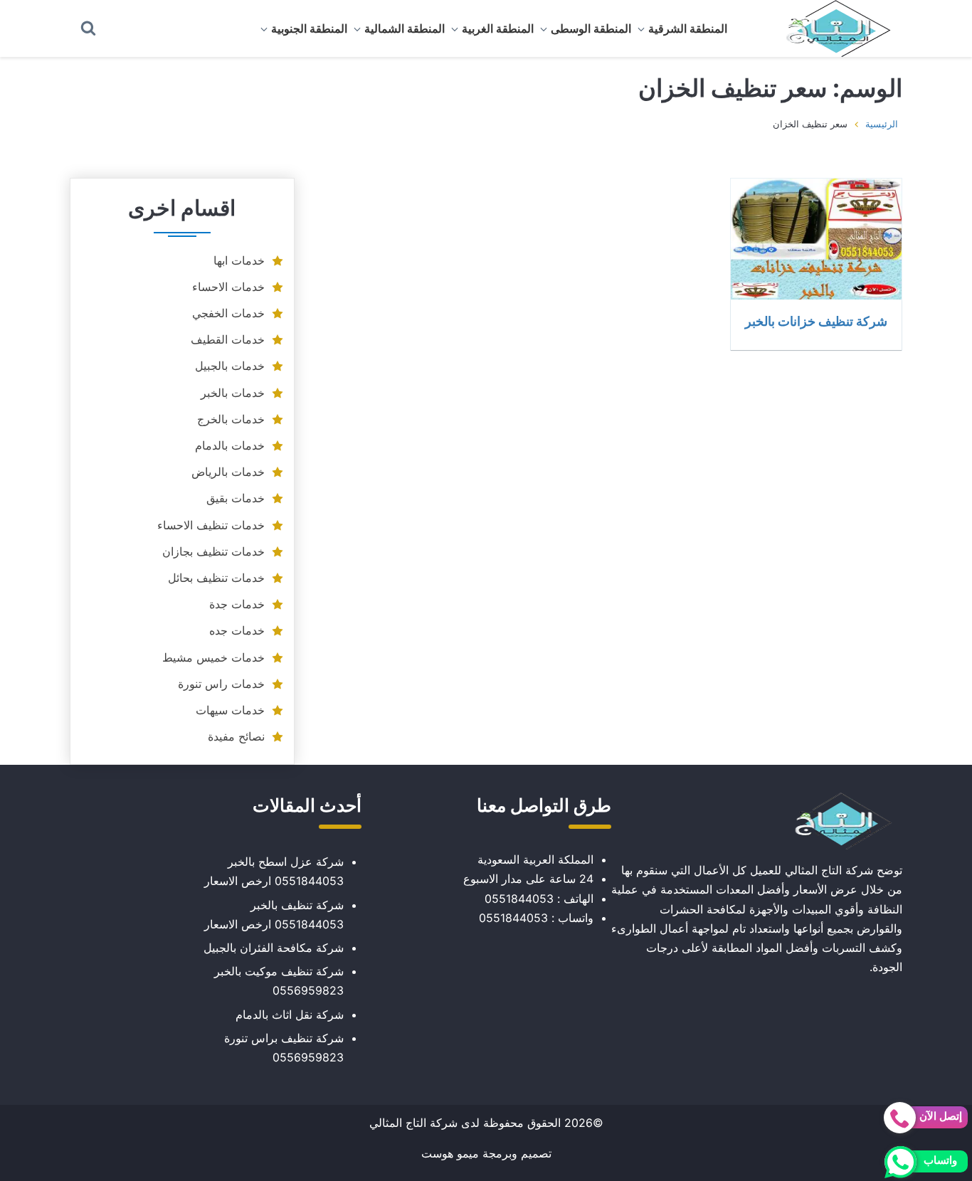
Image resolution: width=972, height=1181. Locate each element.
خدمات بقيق (235, 498)
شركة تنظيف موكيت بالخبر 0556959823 (279, 980)
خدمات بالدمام (230, 445)
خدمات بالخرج (231, 419)
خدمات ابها (239, 260)
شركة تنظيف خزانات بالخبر (816, 321)
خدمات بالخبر (233, 393)
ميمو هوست (450, 1153)
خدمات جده (237, 630)
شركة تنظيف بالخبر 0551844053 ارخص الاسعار (274, 914)
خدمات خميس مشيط (213, 657)
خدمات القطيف (228, 339)
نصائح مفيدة (236, 736)
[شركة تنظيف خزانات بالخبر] (816, 239)
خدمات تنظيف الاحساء (211, 525)
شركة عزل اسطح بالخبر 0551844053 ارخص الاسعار (274, 871)
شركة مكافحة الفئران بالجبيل (274, 948)
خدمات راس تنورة (221, 684)
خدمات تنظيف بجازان (213, 551)
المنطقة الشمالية (404, 28)
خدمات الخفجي (228, 313)
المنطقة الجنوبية (309, 28)
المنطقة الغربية (498, 28)
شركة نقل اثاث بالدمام (290, 1014)
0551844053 (519, 898)
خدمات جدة (237, 604)
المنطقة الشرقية (687, 28)
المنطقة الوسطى (591, 28)
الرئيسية (881, 123)
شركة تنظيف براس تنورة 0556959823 (284, 1047)
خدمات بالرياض (228, 472)
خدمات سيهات (230, 710)
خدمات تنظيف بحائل (216, 578)
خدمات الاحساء (228, 287)
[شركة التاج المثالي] (831, 28)
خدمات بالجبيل (230, 366)
